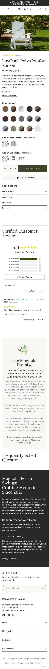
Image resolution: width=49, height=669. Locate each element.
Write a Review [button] (25, 277)
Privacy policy (23, 663)
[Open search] (8, 9)
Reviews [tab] (8, 285)
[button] (39, 320)
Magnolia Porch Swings (19, 659)
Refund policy (10, 663)
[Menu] (3, 9)
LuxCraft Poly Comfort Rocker (15, 314)
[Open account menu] (40, 9)
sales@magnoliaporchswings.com (18, 604)
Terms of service (37, 663)
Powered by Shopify (38, 659)
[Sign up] (43, 588)
